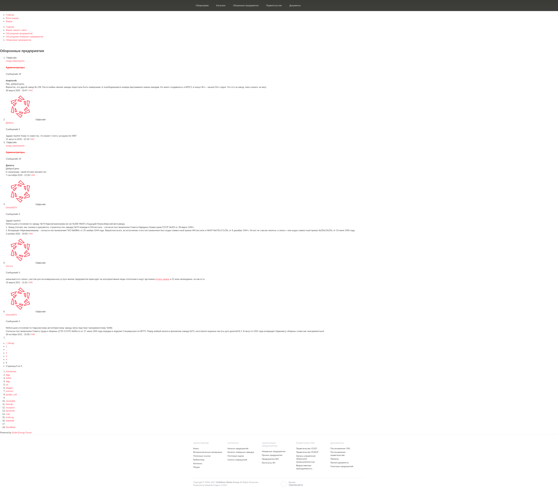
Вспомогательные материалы (207, 452)
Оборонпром (202, 5)
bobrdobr (10, 420)
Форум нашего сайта (16, 30)
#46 (33, 334)
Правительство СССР (306, 448)
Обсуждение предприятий (19, 33)
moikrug (10, 417)
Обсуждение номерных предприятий (24, 36)
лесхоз (9, 266)
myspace (10, 407)
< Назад (10, 343)
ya (7, 384)
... (7, 349)
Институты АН (268, 463)
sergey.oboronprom (15, 61)
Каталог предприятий (238, 448)
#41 (31, 90)
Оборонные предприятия (246, 5)
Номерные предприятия (273, 451)
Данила (9, 122)
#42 (32, 139)
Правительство (274, 5)
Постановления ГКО (340, 448)
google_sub (11, 394)
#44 (31, 233)
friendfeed (10, 427)
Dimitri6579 (11, 207)
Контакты (197, 463)
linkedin (9, 404)
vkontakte (10, 401)
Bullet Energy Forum (22, 432)
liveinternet (11, 371)
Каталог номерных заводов (241, 452)
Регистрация (12, 18)
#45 (31, 282)
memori (9, 391)
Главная (10, 15)
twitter (9, 378)
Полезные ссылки (201, 456)
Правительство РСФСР (307, 452)
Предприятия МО (270, 459)
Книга (196, 448)
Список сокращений (237, 460)
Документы (295, 5)
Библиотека (198, 460)
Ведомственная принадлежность (304, 467)
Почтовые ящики (236, 456)
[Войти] (361, 5)
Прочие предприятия (272, 455)
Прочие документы (339, 463)
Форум (9, 21)
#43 (33, 175)
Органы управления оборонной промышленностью (306, 459)
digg (8, 375)
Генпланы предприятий (341, 466)
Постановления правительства (338, 453)
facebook (10, 410)
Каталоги (220, 5)
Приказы (334, 459)
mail (8, 414)
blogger (9, 388)
